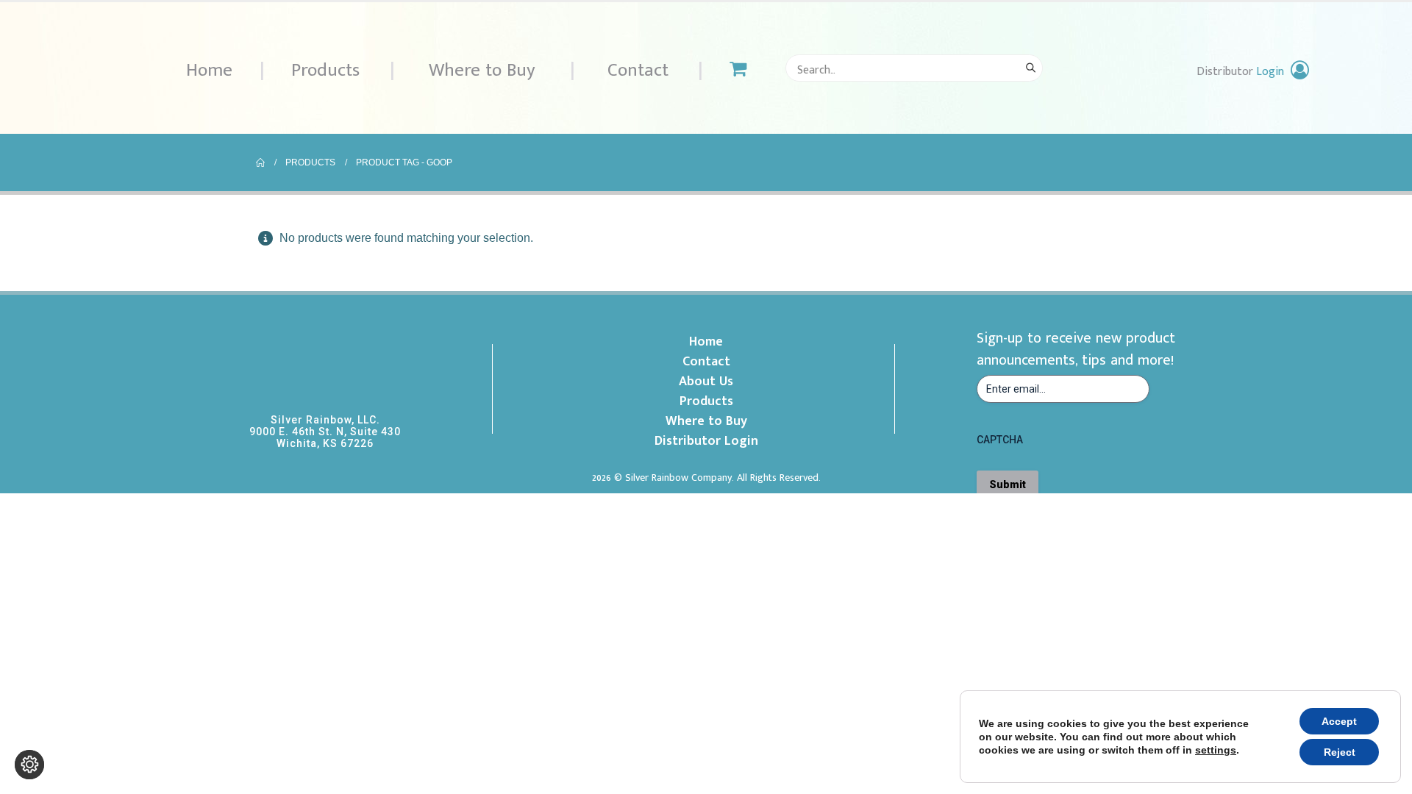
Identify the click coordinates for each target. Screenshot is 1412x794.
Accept (1339, 721)
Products (325, 70)
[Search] (1030, 68)
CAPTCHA (1000, 440)
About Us (706, 382)
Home (209, 70)
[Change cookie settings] (29, 764)
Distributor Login (706, 441)
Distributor (1240, 71)
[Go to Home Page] (260, 162)
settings (1215, 750)
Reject (1339, 752)
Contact (637, 70)
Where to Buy (482, 70)
